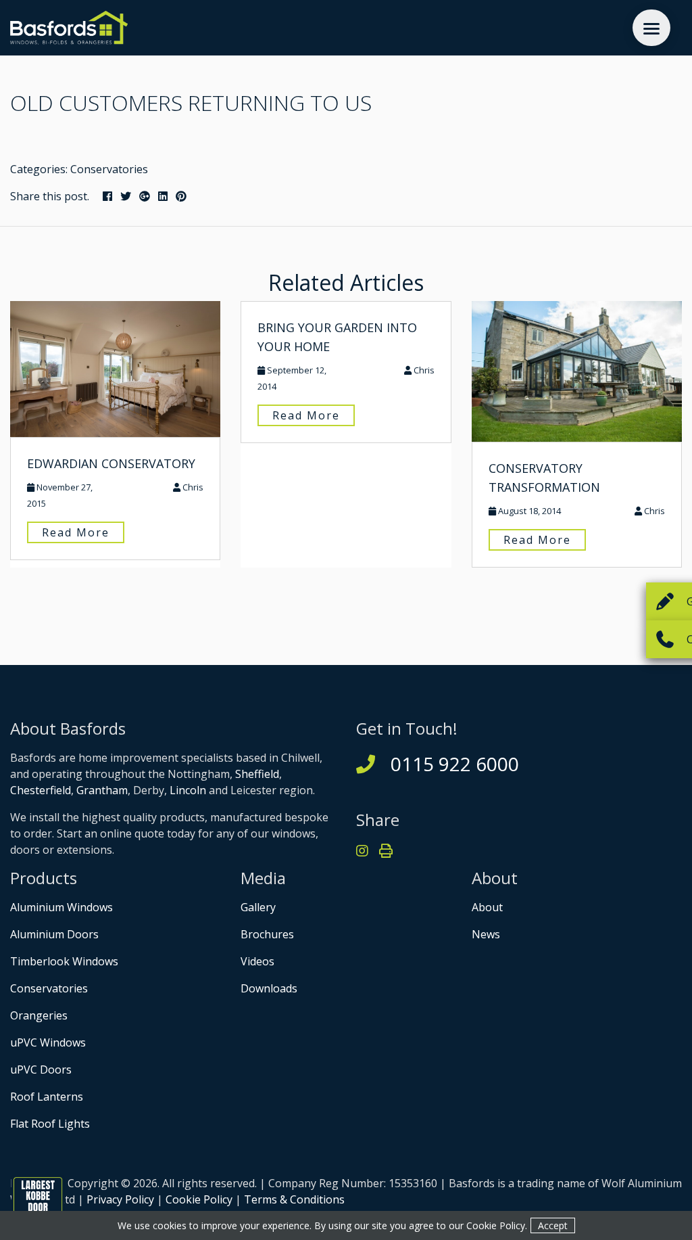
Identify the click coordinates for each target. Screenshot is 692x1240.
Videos (257, 961)
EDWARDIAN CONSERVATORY (111, 463)
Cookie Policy (199, 1199)
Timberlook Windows (64, 961)
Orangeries (39, 1015)
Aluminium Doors (54, 934)
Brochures (267, 934)
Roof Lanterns (46, 1096)
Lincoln (188, 790)
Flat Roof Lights (50, 1123)
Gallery (258, 907)
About (487, 907)
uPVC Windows (48, 1042)
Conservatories (109, 169)
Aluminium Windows (61, 907)
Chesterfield (40, 790)
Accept (553, 1225)
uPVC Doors (41, 1069)
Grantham (102, 790)
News (486, 934)
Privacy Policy (120, 1199)
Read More (75, 532)
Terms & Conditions (294, 1199)
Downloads (269, 988)
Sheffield (257, 773)
